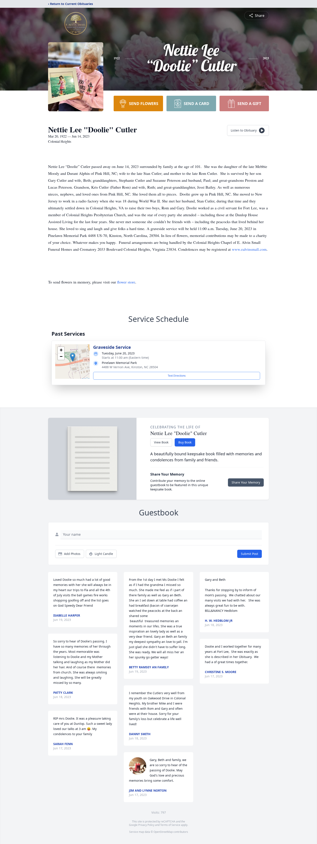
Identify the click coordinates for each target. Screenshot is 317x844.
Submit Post (249, 554)
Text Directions (177, 375)
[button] (72, 357)
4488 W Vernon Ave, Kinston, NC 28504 (130, 367)
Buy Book (184, 442)
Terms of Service (170, 825)
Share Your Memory (246, 482)
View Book (161, 442)
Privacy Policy (146, 825)
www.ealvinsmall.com (249, 249)
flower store (126, 282)
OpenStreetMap (163, 832)
